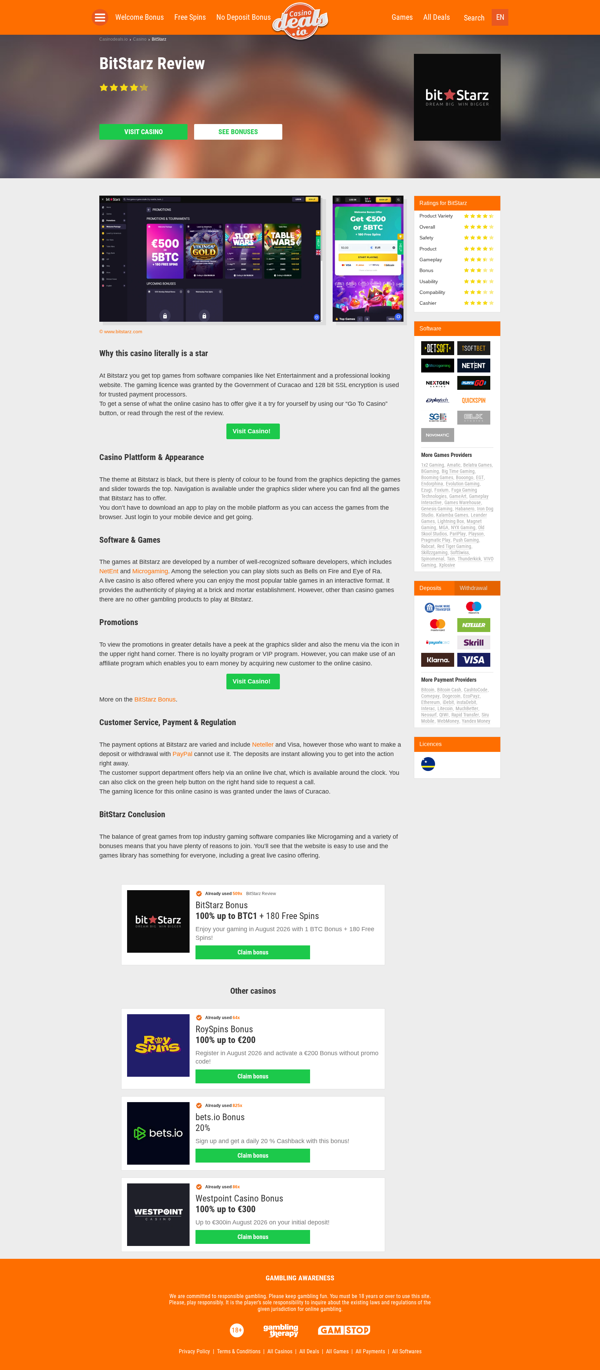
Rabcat (427, 546)
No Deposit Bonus (243, 17)
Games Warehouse (462, 502)
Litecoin (445, 708)
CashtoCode (476, 689)
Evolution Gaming (463, 483)
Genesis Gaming (436, 508)
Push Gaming (466, 540)
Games (402, 17)
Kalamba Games (452, 515)
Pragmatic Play (435, 540)
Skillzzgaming (434, 552)
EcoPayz (471, 696)
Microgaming (150, 571)
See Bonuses (238, 132)
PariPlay (458, 533)
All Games (337, 1351)
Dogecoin (451, 696)
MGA (443, 527)
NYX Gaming (463, 527)
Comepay (430, 696)
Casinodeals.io (113, 39)
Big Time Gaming (458, 471)
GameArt (457, 496)
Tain (451, 558)
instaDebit (466, 702)
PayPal (182, 753)
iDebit (448, 702)
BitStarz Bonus (155, 699)
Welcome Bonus (139, 17)
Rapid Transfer (465, 714)
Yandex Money (476, 721)
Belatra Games (477, 465)
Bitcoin (427, 689)
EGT (480, 477)
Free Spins (190, 17)
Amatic (453, 465)
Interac (428, 708)
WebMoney (448, 721)
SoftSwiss (459, 552)
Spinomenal (432, 558)
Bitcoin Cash (449, 689)
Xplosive (447, 565)
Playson (476, 533)
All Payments (370, 1351)
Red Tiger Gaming (454, 546)
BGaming (430, 471)
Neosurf (428, 714)
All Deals (436, 17)
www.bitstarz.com (123, 331)
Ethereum (430, 702)
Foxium (441, 490)
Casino (140, 39)
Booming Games (437, 477)
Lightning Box (451, 521)
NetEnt (108, 571)
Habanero (464, 508)
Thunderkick (469, 558)
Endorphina (432, 483)
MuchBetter (467, 708)
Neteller (263, 744)
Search (474, 18)
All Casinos (279, 1351)
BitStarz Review (261, 893)
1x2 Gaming (432, 465)
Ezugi (426, 490)
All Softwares (407, 1351)
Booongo (464, 477)
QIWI (444, 714)
